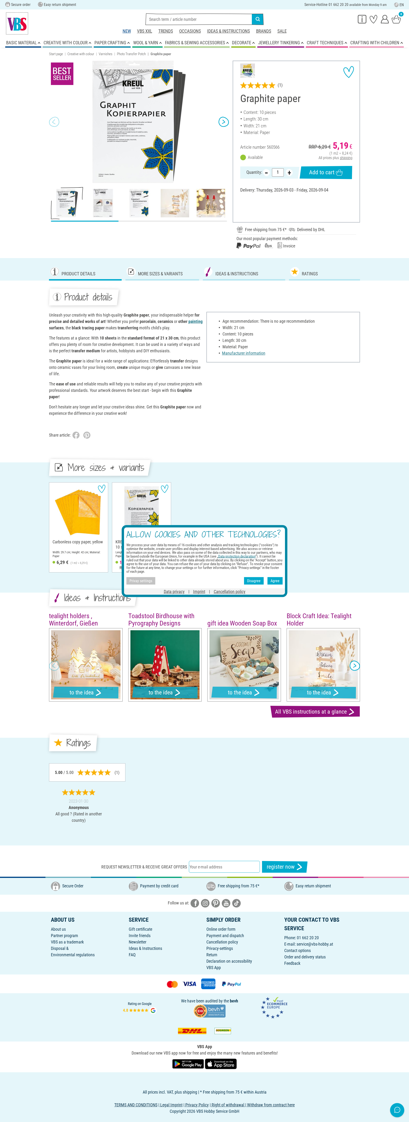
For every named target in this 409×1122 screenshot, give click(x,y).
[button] (54, 122)
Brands (263, 31)
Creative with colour (80, 54)
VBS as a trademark (67, 941)
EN (402, 5)
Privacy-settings (219, 948)
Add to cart (321, 172)
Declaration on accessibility (229, 961)
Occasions (190, 31)
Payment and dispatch (225, 935)
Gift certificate (140, 929)
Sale (282, 31)
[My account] (385, 19)
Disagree (254, 580)
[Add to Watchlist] (349, 72)
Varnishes (105, 54)
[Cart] (396, 19)
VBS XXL (144, 31)
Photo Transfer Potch (131, 54)
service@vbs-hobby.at (315, 944)
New (127, 31)
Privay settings (140, 580)
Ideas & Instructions (228, 31)
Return (211, 954)
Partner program (64, 935)
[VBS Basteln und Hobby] (17, 23)
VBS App (213, 967)
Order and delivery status (305, 956)
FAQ (132, 954)
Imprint (199, 591)
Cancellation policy (222, 941)
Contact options (297, 950)
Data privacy (174, 591)
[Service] (362, 19)
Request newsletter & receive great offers (144, 866)
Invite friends (140, 935)
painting (195, 321)
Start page (56, 54)
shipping (346, 158)
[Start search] (258, 19)
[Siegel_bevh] (209, 1010)
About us (58, 929)
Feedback (292, 963)
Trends (165, 31)
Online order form (221, 929)
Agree (275, 580)
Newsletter (137, 941)
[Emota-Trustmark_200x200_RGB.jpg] (274, 1007)
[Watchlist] (373, 19)
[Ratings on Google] (140, 1007)
